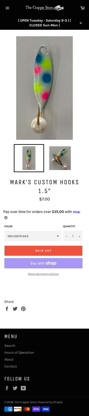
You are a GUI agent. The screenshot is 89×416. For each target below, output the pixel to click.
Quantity (69, 226)
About (9, 359)
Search (9, 346)
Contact (10, 366)
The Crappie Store (25, 402)
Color (8, 226)
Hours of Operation (19, 352)
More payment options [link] (43, 274)
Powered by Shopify (50, 402)
